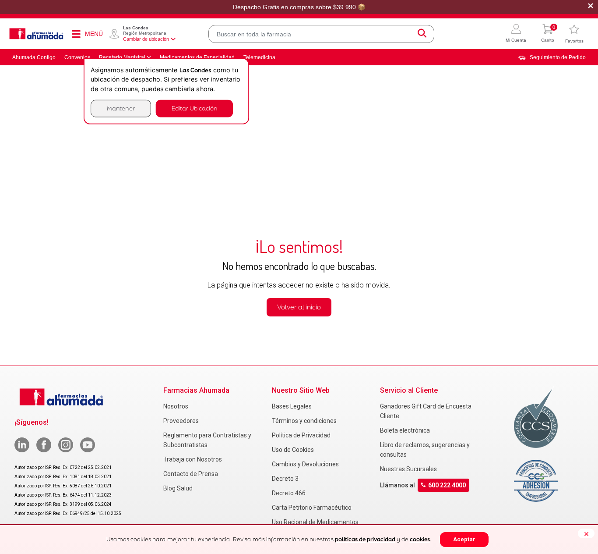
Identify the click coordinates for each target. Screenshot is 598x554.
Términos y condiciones (304, 420)
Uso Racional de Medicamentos (315, 522)
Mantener (121, 108)
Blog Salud (178, 488)
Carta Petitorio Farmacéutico (312, 507)
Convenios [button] (77, 57)
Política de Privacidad (301, 435)
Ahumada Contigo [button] (34, 57)
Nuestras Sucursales (408, 468)
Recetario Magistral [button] (122, 57)
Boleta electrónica (405, 430)
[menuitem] (552, 57)
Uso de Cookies (293, 449)
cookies (420, 539)
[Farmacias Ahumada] (36, 33)
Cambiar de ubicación (146, 39)
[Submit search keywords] (422, 34)
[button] (516, 34)
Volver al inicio (299, 307)
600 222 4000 (447, 485)
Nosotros (175, 406)
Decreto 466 (289, 493)
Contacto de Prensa (190, 473)
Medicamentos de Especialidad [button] (197, 57)
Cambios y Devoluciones (305, 464)
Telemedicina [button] (259, 57)
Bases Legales (292, 406)
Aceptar (464, 539)
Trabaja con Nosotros (192, 459)
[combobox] (321, 34)
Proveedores (181, 420)
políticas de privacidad (365, 539)
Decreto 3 (285, 478)
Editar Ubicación (194, 108)
